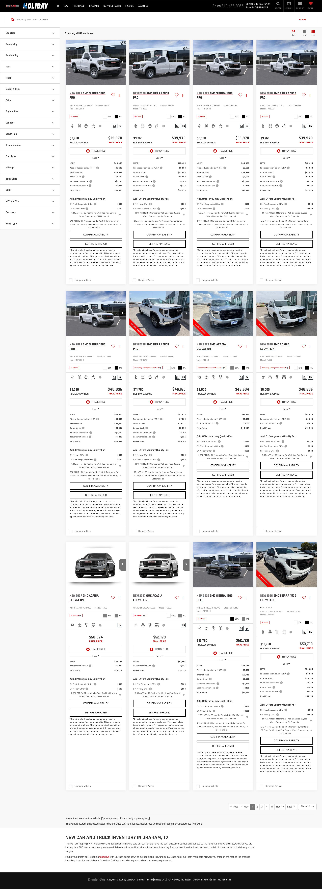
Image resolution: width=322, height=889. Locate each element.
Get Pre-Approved (96, 244)
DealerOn (131, 879)
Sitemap (141, 879)
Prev (246, 806)
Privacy (149, 879)
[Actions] (119, 96)
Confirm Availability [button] (96, 234)
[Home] (58, 6)
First (235, 806)
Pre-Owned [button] (79, 6)
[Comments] (114, 126)
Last (290, 806)
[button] (122, 62)
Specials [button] (94, 6)
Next (279, 806)
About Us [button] (143, 6)
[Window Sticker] (120, 126)
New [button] (66, 6)
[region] (96, 195)
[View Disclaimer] (100, 126)
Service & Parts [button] (112, 6)
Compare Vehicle (83, 280)
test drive (104, 857)
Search (302, 19)
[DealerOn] (96, 879)
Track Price (98, 150)
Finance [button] (129, 6)
